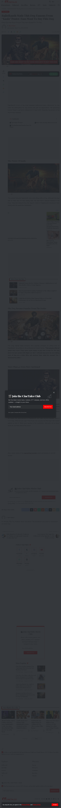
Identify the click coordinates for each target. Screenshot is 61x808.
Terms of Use (37, 804)
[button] (55, 804)
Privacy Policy (26, 804)
